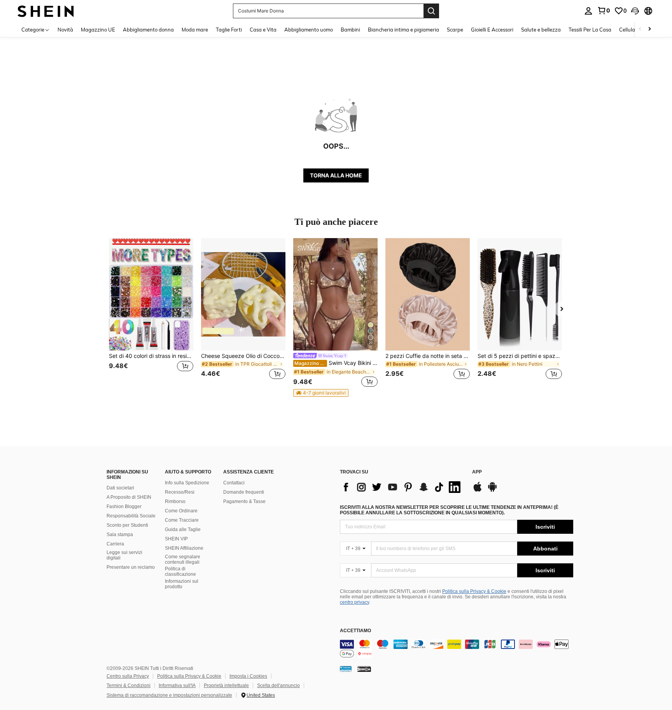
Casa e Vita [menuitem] (263, 29)
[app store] (477, 490)
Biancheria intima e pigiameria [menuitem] (403, 29)
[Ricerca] (431, 11)
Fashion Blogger (124, 506)
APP (477, 472)
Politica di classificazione (180, 571)
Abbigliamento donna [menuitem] (148, 29)
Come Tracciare (182, 520)
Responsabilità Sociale (131, 516)
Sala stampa (120, 534)
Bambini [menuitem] (350, 29)
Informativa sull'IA (177, 685)
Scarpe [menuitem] (455, 29)
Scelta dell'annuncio (278, 685)
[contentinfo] (456, 649)
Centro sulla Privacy (128, 676)
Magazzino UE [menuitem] (98, 29)
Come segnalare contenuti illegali (182, 559)
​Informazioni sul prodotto (181, 584)
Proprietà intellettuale (226, 685)
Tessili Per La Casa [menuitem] (590, 29)
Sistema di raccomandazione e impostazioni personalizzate (169, 695)
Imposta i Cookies (248, 676)
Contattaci (234, 483)
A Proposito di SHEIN (129, 497)
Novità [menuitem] (65, 29)
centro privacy (354, 602)
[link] (603, 10)
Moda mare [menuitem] (195, 29)
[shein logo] (46, 11)
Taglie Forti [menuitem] (229, 29)
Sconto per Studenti (127, 525)
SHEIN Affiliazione (184, 548)
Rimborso (175, 501)
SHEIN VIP (176, 539)
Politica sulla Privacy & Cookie (474, 591)
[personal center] (588, 11)
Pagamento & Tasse (244, 501)
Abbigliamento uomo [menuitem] (308, 29)
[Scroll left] (640, 29)
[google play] (492, 490)
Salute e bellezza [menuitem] (541, 29)
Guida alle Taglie (183, 529)
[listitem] (151, 313)
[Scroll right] (649, 29)
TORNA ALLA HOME (336, 175)
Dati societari (120, 488)
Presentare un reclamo (131, 567)
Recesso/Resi (179, 492)
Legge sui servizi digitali (124, 555)
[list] (402, 487)
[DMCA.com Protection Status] (364, 668)
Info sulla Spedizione (187, 483)
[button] (635, 11)
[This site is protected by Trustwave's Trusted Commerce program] (346, 668)
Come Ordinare (181, 511)
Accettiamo (355, 630)
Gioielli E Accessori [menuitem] (492, 29)
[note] (320, 393)
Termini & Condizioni (128, 685)
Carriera (115, 544)
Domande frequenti (243, 492)
